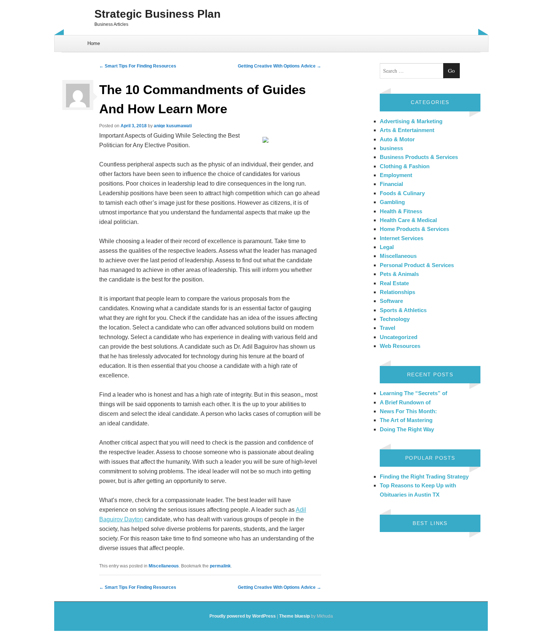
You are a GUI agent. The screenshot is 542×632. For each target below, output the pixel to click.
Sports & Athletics (403, 310)
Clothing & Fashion (405, 166)
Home (93, 43)
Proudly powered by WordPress (242, 616)
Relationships (397, 292)
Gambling (392, 202)
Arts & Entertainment (407, 130)
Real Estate (394, 283)
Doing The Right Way (407, 429)
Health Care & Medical (408, 220)
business (391, 148)
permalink (220, 566)
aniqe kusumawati (173, 125)
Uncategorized (398, 337)
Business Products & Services (419, 157)
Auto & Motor (397, 139)
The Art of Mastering (406, 420)
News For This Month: (408, 411)
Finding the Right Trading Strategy (424, 476)
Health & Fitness (401, 211)
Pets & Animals (399, 274)
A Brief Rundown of (405, 402)
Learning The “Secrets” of (413, 393)
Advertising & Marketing (411, 121)
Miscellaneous (164, 566)
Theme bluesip (294, 616)
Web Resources (400, 346)
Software (391, 301)
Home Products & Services (414, 229)
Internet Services (401, 238)
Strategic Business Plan (157, 14)
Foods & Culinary (402, 193)
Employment (396, 175)
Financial (391, 184)
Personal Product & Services (417, 265)
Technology (395, 319)
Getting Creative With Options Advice (279, 66)
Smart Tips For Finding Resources (137, 66)
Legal (387, 247)
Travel (387, 328)
